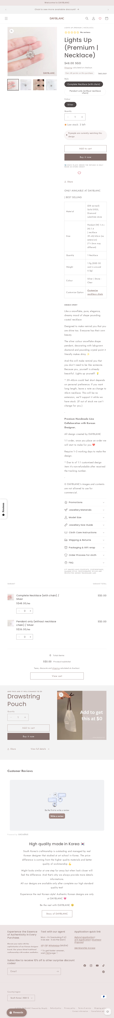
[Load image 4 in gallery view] (51, 84)
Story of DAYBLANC (57, 913)
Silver (70, 104)
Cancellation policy (99, 1011)
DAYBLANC (26, 1008)
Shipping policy (100, 1008)
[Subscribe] (57, 971)
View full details (38, 748)
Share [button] (70, 181)
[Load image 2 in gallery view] (25, 84)
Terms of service (84, 1008)
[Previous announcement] (6, 9)
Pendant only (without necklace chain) (85, 91)
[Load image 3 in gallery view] (38, 84)
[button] (6, 18)
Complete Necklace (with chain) (84, 84)
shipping (56, 668)
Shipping (68, 67)
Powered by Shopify (39, 1008)
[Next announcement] (108, 9)
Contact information (80, 1011)
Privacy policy (69, 1008)
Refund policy (55, 1008)
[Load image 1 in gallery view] (13, 84)
